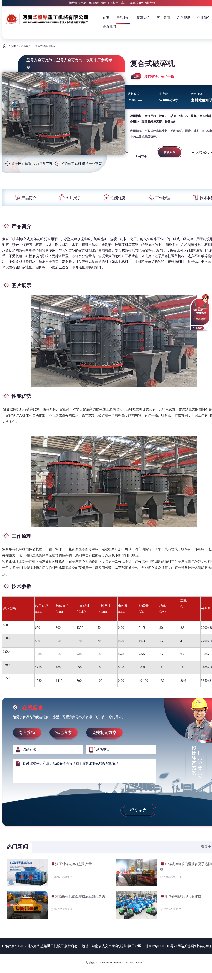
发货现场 (183, 17)
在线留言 (197, 327)
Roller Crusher (121, 962)
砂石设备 (26, 46)
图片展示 (73, 198)
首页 (106, 17)
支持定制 (202, 152)
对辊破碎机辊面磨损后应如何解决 (80, 896)
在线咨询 (169, 152)
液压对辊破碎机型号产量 (73, 864)
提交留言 (138, 810)
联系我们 (109, 26)
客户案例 (163, 17)
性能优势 (118, 198)
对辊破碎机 (203, 946)
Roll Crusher (105, 962)
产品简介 (28, 198)
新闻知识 (143, 17)
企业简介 (203, 17)
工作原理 (162, 198)
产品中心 (123, 17)
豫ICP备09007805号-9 (161, 946)
